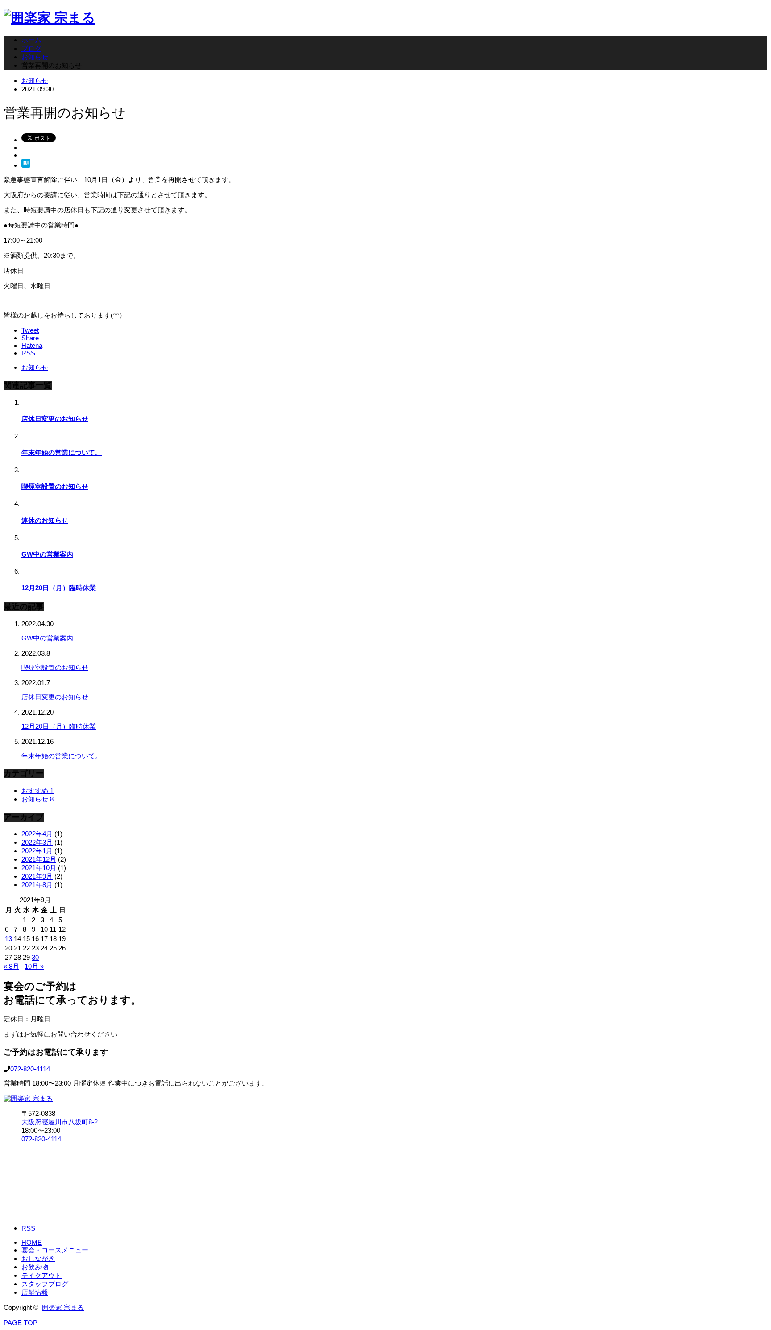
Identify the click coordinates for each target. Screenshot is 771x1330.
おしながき (38, 1258)
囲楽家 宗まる (63, 1307)
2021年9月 (37, 876)
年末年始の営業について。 (61, 452)
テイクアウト (41, 1275)
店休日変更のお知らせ (54, 418)
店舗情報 (34, 1292)
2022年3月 (37, 842)
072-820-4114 (30, 1069)
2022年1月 (37, 851)
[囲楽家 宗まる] (49, 17)
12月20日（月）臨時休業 (58, 587)
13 (8, 938)
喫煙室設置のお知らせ (54, 486)
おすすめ (37, 790)
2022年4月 (37, 834)
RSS (28, 1228)
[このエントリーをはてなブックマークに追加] (25, 165)
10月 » (34, 966)
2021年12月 (38, 859)
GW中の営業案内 (47, 554)
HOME (31, 1242)
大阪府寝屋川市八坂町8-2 (59, 1122)
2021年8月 (37, 884)
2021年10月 (38, 868)
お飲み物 (34, 1267)
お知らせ (34, 80)
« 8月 (11, 966)
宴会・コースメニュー (54, 1250)
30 (35, 957)
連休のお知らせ (44, 520)
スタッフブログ (44, 1284)
